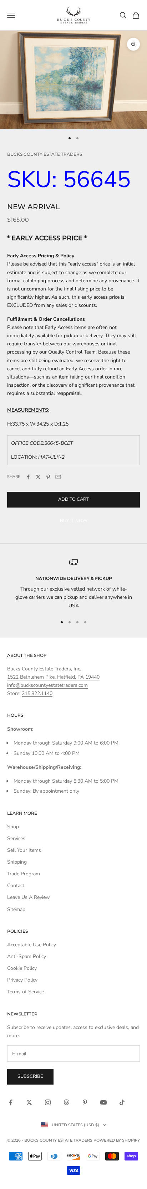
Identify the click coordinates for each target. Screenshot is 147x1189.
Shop (13, 826)
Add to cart (73, 499)
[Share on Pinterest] (48, 477)
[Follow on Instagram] (47, 1102)
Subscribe (30, 1076)
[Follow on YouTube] (103, 1102)
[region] (73, 584)
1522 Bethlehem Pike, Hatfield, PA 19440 (53, 677)
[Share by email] (58, 477)
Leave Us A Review (28, 897)
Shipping (17, 862)
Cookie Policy (22, 968)
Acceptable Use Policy (31, 944)
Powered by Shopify (116, 1140)
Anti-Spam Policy (26, 956)
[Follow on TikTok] (122, 1102)
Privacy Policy (22, 980)
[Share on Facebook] (28, 477)
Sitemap (16, 909)
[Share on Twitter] (38, 477)
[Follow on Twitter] (29, 1102)
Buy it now (73, 521)
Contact (15, 885)
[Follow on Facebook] (10, 1102)
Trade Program (23, 873)
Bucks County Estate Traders (44, 154)
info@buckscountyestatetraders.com (47, 685)
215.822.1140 (37, 693)
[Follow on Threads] (66, 1102)
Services (16, 838)
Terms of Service (25, 991)
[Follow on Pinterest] (84, 1102)
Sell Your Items (24, 850)
